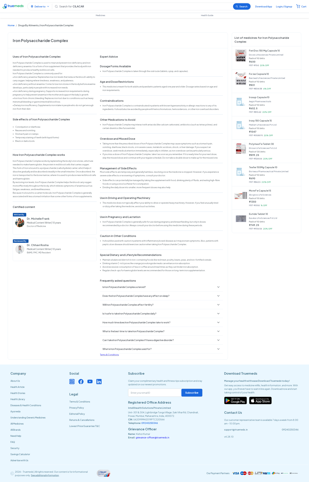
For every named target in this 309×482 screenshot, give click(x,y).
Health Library (17, 399)
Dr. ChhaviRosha (38, 245)
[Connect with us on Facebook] (81, 381)
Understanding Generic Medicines (28, 417)
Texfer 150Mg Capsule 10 (263, 167)
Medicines (100, 15)
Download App (263, 6)
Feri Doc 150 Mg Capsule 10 (264, 50)
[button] (161, 287)
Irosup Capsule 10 (259, 97)
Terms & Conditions (109, 355)
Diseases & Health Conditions (25, 405)
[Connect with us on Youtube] (90, 381)
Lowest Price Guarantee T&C (84, 426)
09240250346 (149, 422)
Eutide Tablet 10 (258, 213)
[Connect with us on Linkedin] (99, 381)
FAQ (12, 441)
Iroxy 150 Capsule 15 (260, 120)
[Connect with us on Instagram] (72, 381)
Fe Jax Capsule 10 (259, 73)
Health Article (17, 386)
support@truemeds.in (236, 429)
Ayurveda (15, 411)
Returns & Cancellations (81, 419)
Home (11, 25)
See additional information (45, 475)
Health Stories (17, 393)
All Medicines (17, 423)
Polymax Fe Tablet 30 (261, 143)
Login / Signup (284, 6)
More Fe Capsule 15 (260, 190)
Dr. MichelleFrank (38, 218)
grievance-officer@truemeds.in (152, 437)
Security (14, 448)
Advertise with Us (19, 460)
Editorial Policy (77, 413)
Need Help (15, 435)
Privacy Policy (76, 407)
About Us (15, 380)
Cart (303, 6)
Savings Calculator (20, 454)
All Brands (15, 429)
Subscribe (191, 392)
